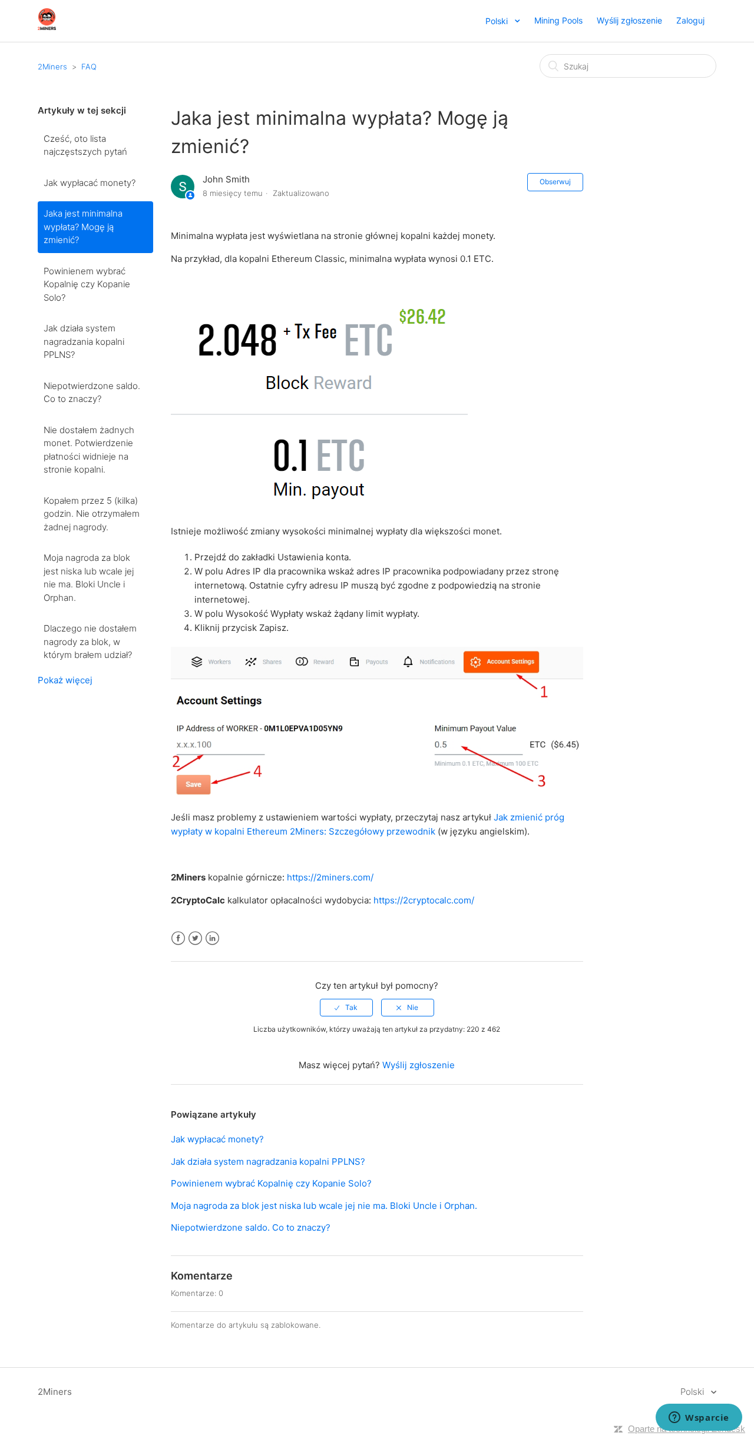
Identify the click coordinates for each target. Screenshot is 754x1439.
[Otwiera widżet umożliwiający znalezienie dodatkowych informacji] (699, 1418)
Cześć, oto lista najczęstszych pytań (85, 145)
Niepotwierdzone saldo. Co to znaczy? (92, 392)
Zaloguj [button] (690, 20)
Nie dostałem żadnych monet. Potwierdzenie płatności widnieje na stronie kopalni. (89, 450)
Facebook (178, 938)
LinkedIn (212, 938)
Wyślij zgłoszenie (629, 20)
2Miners (52, 66)
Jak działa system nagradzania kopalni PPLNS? (84, 341)
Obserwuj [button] (555, 181)
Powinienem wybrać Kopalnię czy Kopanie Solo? (87, 284)
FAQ (89, 66)
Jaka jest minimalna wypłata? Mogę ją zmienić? (83, 226)
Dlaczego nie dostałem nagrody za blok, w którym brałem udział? (90, 641)
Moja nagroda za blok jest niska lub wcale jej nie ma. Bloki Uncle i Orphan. (89, 577)
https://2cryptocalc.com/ (423, 900)
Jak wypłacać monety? (89, 182)
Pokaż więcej (65, 680)
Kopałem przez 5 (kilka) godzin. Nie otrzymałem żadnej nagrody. (92, 514)
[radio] (346, 1007)
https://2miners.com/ (330, 877)
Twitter (195, 938)
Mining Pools (558, 20)
